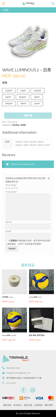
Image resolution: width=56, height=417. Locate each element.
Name (9, 222)
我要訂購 (28, 115)
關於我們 (49, 405)
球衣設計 (17, 405)
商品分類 (28, 405)
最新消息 (7, 405)
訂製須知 (38, 405)
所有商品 (15, 125)
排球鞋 (23, 125)
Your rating (11, 185)
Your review (11, 192)
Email (8, 231)
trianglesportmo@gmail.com (18, 373)
